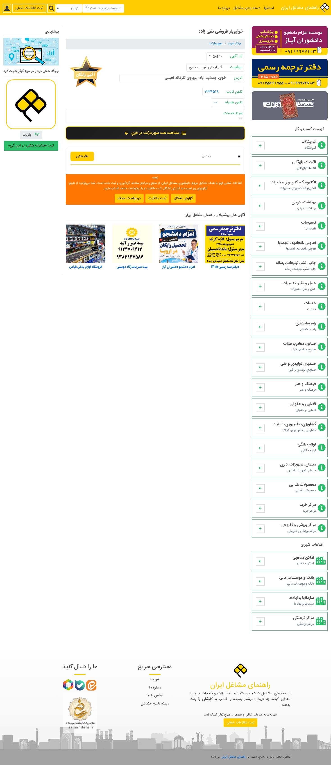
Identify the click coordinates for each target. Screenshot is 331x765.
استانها (269, 8)
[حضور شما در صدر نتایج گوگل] (31, 53)
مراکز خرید (234, 43)
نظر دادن (82, 156)
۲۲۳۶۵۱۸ (212, 91)
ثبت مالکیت (157, 198)
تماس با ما (155, 695)
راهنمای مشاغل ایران (300, 7)
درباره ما (224, 8)
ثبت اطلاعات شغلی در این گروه (31, 146)
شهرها (155, 679)
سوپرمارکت (216, 43)
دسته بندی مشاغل (247, 8)
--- (215, 102)
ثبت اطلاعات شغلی (29, 8)
